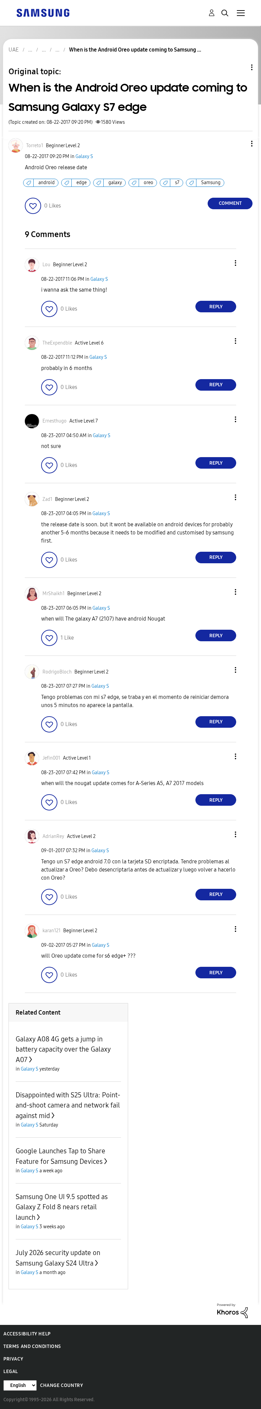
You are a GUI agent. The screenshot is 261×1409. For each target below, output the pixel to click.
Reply (216, 307)
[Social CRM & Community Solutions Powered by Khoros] (232, 1310)
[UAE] (42, 12)
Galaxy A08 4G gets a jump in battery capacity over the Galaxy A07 (63, 1049)
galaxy (115, 182)
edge (81, 182)
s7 (177, 182)
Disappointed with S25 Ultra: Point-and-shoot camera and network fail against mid (68, 1105)
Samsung (211, 182)
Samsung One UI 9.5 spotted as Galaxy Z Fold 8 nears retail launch (62, 1207)
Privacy (13, 1359)
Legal (10, 1371)
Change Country (61, 1385)
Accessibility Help (27, 1334)
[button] (240, 143)
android (46, 182)
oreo (148, 182)
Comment (230, 203)
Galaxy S (84, 156)
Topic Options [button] (240, 67)
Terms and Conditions (32, 1346)
